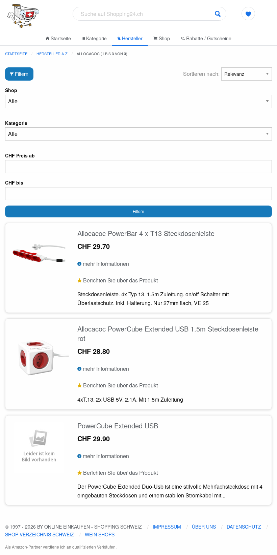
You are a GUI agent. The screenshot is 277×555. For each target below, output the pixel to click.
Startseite (60, 38)
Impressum (167, 526)
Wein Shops (100, 534)
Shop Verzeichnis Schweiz (39, 534)
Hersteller (132, 38)
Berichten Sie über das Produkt (120, 280)
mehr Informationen (105, 264)
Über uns (204, 526)
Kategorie (96, 38)
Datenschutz (244, 526)
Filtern (21, 73)
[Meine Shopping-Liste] (248, 13)
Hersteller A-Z (52, 53)
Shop (163, 38)
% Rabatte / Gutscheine (206, 38)
